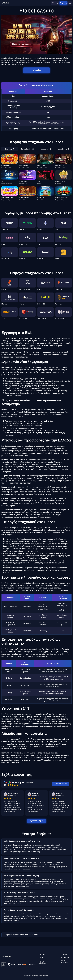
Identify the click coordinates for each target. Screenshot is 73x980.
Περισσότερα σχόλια (36, 821)
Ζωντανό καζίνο (26, 149)
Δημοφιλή (8, 149)
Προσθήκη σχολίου (60, 783)
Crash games (44, 149)
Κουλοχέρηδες (62, 149)
